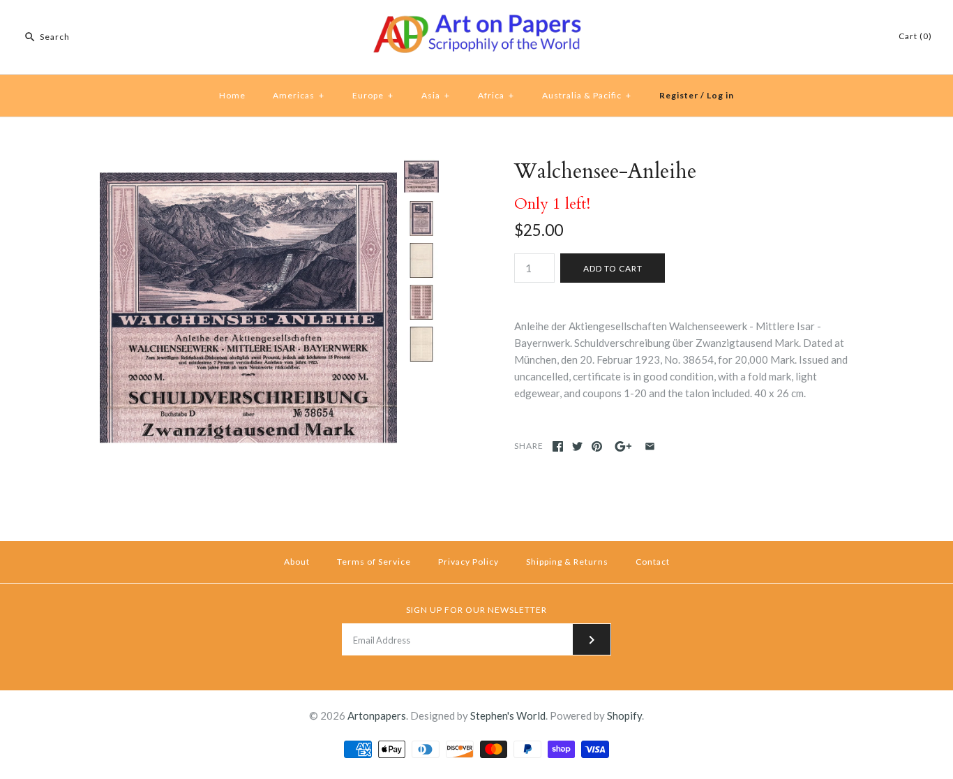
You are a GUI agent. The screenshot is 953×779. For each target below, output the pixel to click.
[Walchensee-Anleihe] (421, 260)
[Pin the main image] (597, 446)
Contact (653, 561)
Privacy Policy (468, 561)
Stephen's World (508, 715)
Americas (298, 95)
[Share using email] (650, 446)
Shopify (624, 715)
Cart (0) (915, 36)
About (297, 561)
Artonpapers (376, 715)
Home (232, 95)
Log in (720, 95)
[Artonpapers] (476, 22)
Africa (496, 95)
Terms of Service (374, 561)
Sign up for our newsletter (476, 609)
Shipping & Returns (567, 561)
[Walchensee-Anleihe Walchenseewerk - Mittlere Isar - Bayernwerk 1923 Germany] (421, 218)
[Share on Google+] (623, 446)
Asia (435, 95)
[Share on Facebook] (558, 446)
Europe (372, 95)
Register (678, 95)
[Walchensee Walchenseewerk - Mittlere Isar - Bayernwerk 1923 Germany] (248, 167)
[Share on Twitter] (577, 446)
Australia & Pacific (586, 95)
